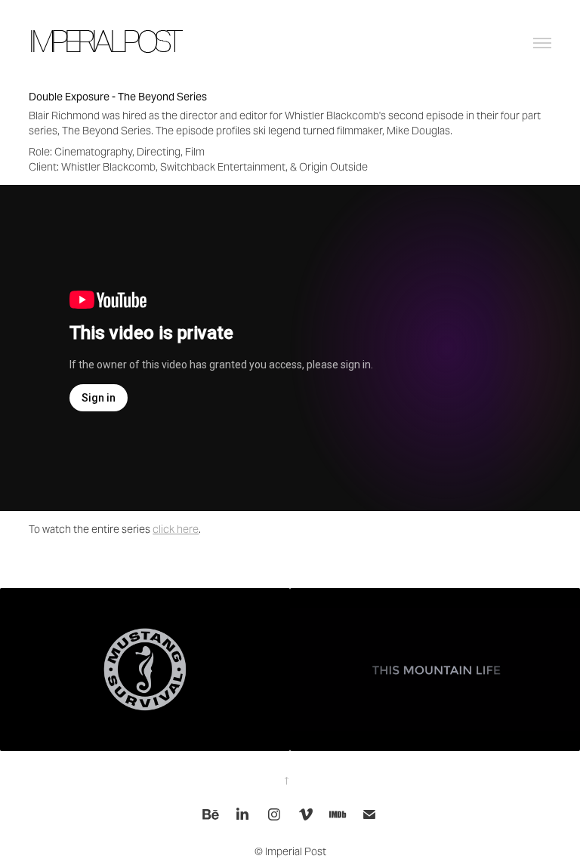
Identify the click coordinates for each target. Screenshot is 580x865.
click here (176, 529)
